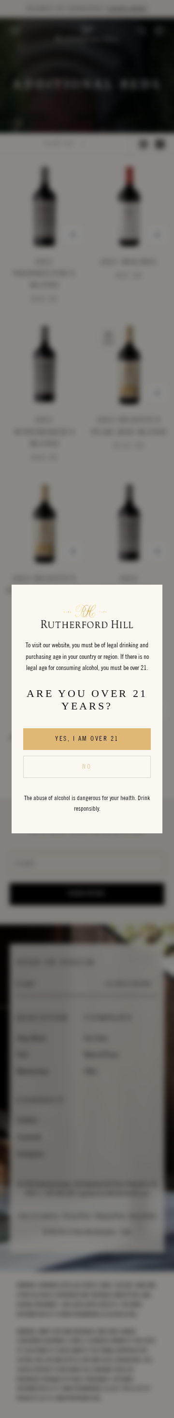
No (86, 767)
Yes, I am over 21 (87, 739)
